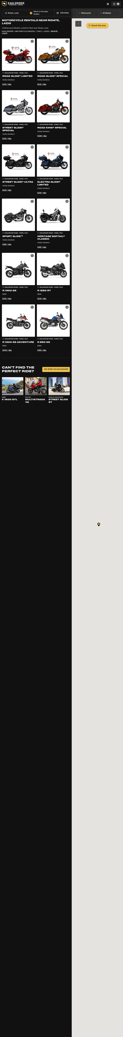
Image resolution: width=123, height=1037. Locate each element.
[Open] (98, 12)
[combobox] (16, 13)
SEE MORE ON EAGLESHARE (56, 369)
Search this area (98, 26)
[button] (18, 62)
